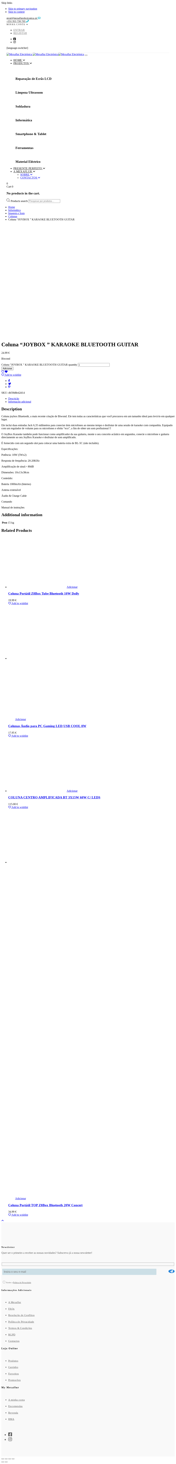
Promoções (14, 1380)
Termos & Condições (20, 1328)
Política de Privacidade (21, 1321)
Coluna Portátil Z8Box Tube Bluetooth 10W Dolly (43, 593)
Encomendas (15, 1406)
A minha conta (16, 1399)
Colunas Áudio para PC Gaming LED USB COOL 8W (47, 726)
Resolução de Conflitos (21, 1315)
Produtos (13, 1360)
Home (11, 207)
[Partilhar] (9, 1458)
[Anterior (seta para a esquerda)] (2, 1461)
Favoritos (13, 1373)
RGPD (11, 1334)
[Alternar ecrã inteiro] (6, 1458)
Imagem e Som (16, 213)
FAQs (11, 1308)
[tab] (91, 398)
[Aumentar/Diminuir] (2, 1458)
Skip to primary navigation (22, 8)
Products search (19, 200)
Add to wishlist (12, 374)
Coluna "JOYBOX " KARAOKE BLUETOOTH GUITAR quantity (39, 364)
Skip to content (16, 11)
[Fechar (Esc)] (13, 1458)
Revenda (13, 1412)
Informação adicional (19, 401)
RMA (11, 1419)
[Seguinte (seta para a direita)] (6, 1461)
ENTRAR (19, 30)
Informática (14, 210)
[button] (17, 24)
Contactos (13, 1341)
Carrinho (13, 1367)
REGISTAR (20, 33)
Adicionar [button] (72, 586)
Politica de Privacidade (22, 1282)
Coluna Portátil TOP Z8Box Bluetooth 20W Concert (45, 1205)
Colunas (12, 216)
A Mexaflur (14, 1302)
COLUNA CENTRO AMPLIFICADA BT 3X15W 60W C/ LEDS (54, 797)
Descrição (13, 398)
